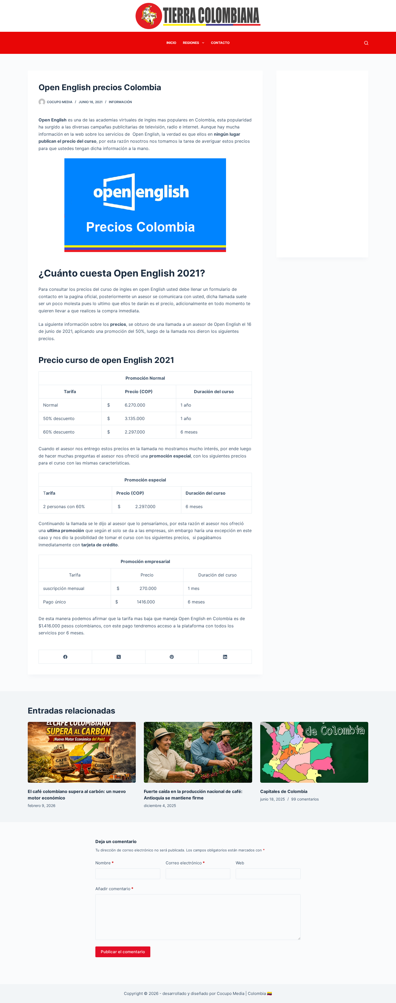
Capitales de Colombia (283, 791)
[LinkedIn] (225, 657)
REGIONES (191, 43)
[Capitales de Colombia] (314, 752)
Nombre (104, 862)
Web (240, 862)
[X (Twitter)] (118, 657)
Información (120, 102)
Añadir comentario (114, 888)
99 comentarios (305, 799)
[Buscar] (366, 43)
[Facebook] (65, 657)
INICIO (171, 43)
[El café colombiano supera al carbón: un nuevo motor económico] (82, 752)
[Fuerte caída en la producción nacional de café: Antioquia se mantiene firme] (198, 752)
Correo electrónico (185, 862)
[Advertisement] (322, 161)
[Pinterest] (172, 657)
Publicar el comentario (123, 951)
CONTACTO (220, 43)
